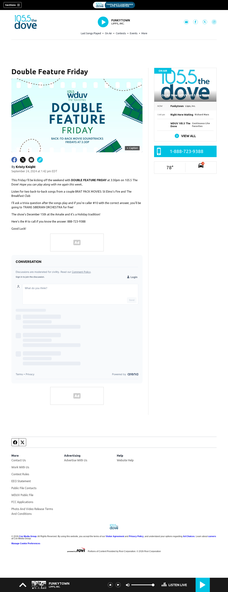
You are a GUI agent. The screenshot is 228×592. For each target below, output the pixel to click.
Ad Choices (189, 536)
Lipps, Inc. (117, 23)
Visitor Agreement (115, 536)
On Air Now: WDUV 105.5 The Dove (185, 95)
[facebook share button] (14, 160)
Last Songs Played (91, 33)
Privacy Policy (136, 536)
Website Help (125, 460)
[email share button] (31, 160)
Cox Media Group (28, 536)
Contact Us (18, 460)
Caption (132, 148)
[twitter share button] (23, 160)
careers (212, 536)
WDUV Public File (22, 495)
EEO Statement (21, 481)
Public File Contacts (24, 488)
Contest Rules (20, 474)
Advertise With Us (75, 460)
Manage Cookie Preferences (25, 543)
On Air (108, 33)
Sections (10, 5)
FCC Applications (22, 502)
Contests (121, 33)
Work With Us (20, 467)
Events (134, 33)
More (144, 33)
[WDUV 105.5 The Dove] (114, 5)
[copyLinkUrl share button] (40, 160)
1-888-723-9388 (186, 151)
